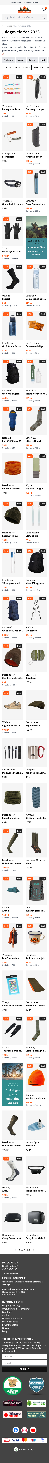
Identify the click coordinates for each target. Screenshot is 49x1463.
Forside (8, 26)
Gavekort (7, 1312)
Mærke (37, 67)
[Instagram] (24, 1430)
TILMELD (24, 1369)
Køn (25, 67)
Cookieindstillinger (27, 1449)
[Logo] (24, 9)
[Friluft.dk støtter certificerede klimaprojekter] (36, 1403)
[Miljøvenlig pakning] (12, 1385)
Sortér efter (10, 67)
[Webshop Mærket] (36, 1385)
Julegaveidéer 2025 (22, 26)
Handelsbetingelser (12, 1318)
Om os (5, 1328)
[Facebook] (16, 1430)
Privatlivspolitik (10, 1324)
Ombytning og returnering (16, 1308)
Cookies (6, 1315)
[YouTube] (33, 1430)
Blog (4, 1331)
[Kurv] (44, 10)
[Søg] (43, 17)
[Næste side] (33, 1250)
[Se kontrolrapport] (36, 1415)
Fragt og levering (11, 1305)
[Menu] (4, 10)
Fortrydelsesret (10, 1321)
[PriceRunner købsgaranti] (12, 1403)
